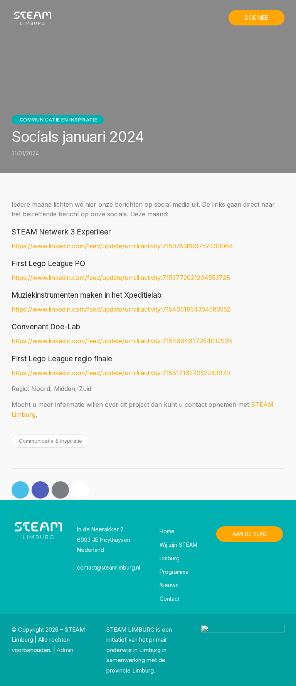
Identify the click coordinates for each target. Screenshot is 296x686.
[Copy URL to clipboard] (80, 490)
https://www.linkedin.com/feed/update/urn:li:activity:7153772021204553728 (121, 277)
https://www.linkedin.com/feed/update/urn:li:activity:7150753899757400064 (122, 246)
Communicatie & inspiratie (50, 441)
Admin (65, 650)
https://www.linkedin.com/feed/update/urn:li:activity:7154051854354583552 (121, 309)
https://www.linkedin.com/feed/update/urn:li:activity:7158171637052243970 (121, 373)
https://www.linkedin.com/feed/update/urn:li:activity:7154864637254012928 (122, 341)
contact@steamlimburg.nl (108, 567)
